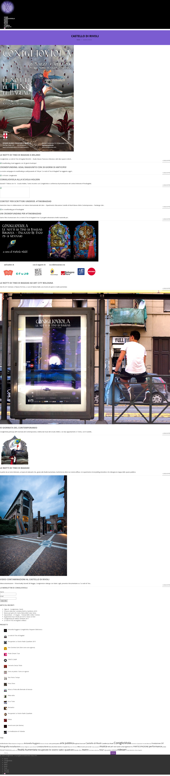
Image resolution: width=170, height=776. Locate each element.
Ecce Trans (11, 701)
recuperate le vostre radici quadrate (56, 749)
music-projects (95, 747)
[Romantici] (5, 708)
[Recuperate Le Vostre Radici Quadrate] (5, 714)
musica (103, 746)
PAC (132, 747)
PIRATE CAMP (12, 659)
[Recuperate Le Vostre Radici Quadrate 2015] (5, 642)
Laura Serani (33, 747)
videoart (122, 749)
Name (2, 592)
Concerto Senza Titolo (15, 665)
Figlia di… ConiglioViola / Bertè (13, 609)
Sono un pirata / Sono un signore (18, 671)
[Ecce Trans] (5, 702)
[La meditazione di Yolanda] (5, 732)
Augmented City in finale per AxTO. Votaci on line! (19, 617)
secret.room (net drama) (16, 725)
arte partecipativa (54, 743)
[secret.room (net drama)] (5, 726)
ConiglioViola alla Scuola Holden (20, 179)
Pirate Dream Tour (14, 653)
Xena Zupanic (138, 750)
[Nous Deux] (5, 684)
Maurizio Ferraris (72, 747)
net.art (110, 746)
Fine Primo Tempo (14, 677)
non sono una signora (122, 746)
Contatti (7, 27)
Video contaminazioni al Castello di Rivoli (24, 579)
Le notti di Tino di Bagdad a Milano (20, 155)
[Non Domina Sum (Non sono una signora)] (5, 648)
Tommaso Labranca (94, 750)
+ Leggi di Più (166, 160)
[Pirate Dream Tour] (5, 654)
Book (6, 23)
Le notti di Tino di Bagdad (14, 468)
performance (155, 746)
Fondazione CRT (158, 743)
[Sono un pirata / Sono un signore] (5, 672)
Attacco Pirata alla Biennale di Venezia (20, 689)
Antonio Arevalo (44, 743)
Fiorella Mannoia (146, 743)
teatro (85, 749)
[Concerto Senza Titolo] (5, 666)
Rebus (10, 719)
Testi (6, 24)
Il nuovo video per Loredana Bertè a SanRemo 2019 (20, 611)
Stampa (7, 25)
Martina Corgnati (62, 747)
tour (101, 749)
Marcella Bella (53, 747)
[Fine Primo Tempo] (5, 678)
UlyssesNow (108, 750)
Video (6, 21)
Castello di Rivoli (93, 743)
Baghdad (77, 743)
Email (1, 596)
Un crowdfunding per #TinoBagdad (20, 213)
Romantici (11, 707)
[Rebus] (5, 720)
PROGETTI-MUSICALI (6, 750)
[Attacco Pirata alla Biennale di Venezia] (5, 690)
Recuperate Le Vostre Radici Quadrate (20, 713)
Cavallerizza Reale (107, 743)
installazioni (15, 746)
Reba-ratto (11, 695)
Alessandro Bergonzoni (18, 743)
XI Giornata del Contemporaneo (18, 427)
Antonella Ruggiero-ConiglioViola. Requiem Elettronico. (25, 629)
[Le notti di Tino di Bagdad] (5, 636)
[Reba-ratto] (5, 696)
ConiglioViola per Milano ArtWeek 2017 (16, 619)
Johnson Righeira (25, 747)
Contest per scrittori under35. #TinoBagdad (25, 201)
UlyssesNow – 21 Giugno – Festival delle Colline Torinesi (22, 615)
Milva (79, 747)
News (6, 20)
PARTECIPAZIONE (141, 746)
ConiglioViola (9, 18)
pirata (164, 747)
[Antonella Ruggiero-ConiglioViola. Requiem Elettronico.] (5, 630)
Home (6, 17)
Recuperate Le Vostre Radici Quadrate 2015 (22, 641)
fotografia (4, 746)
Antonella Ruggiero (32, 743)
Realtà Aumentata (27, 749)
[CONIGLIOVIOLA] (7, 14)
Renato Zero (78, 750)
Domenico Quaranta (136, 743)
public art (14, 750)
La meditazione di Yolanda (16, 731)
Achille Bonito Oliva (5, 743)
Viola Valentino (131, 750)
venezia (114, 750)
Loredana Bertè (42, 746)
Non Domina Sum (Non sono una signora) (21, 647)
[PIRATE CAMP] (5, 660)
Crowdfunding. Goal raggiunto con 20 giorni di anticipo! (33, 167)
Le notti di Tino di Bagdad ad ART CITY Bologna (26, 283)
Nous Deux (11, 683)
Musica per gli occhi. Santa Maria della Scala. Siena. (20, 613)
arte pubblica (67, 743)
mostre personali (86, 747)
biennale (82, 743)
